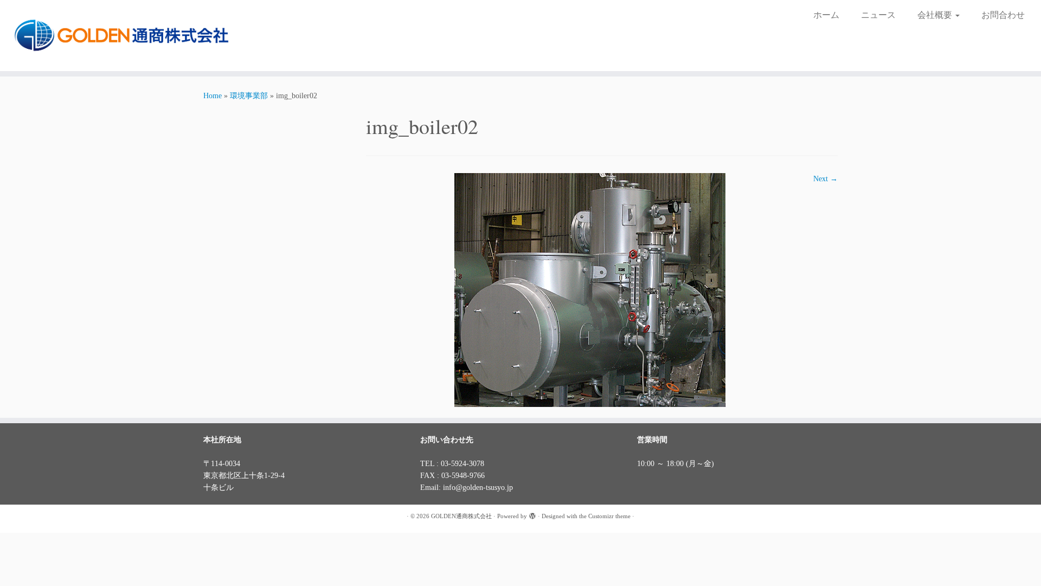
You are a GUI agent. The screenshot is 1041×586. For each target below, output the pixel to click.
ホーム (826, 15)
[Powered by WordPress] (532, 514)
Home (212, 96)
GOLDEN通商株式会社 (461, 516)
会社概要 (935, 15)
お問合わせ (1003, 15)
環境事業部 (249, 96)
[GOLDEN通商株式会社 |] (120, 35)
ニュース (878, 15)
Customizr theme (609, 516)
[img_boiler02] (589, 289)
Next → (825, 179)
